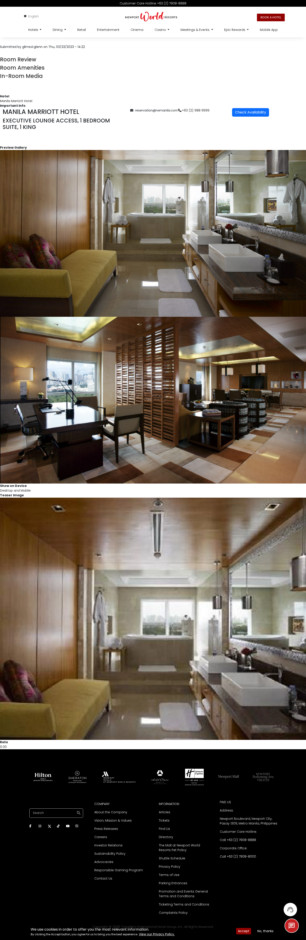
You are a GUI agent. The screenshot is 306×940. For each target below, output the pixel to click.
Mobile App (269, 30)
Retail (81, 30)
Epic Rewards (235, 30)
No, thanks (265, 931)
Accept (243, 931)
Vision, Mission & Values (113, 820)
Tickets (164, 820)
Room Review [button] (18, 59)
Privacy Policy (169, 866)
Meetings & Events (195, 30)
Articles (164, 812)
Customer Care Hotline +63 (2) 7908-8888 (153, 3)
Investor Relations (108, 845)
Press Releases (106, 829)
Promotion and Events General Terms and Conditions (183, 893)
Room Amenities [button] (22, 67)
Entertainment (108, 30)
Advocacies (103, 862)
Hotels (33, 30)
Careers (100, 837)
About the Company (110, 812)
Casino (161, 30)
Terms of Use (169, 875)
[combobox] (31, 16)
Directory (166, 837)
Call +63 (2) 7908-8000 (238, 856)
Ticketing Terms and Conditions (184, 904)
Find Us (164, 829)
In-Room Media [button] (21, 76)
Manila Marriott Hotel (16, 101)
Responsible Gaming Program (118, 870)
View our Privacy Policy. (157, 934)
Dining (58, 30)
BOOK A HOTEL (271, 17)
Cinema (137, 30)
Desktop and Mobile (15, 490)
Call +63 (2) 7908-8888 (238, 840)
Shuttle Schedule (172, 858)
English (33, 16)
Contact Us (103, 878)
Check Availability (250, 112)
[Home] (151, 16)
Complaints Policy (173, 912)
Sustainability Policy (109, 853)
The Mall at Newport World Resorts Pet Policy (179, 847)
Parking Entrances (173, 883)
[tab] (153, 59)
